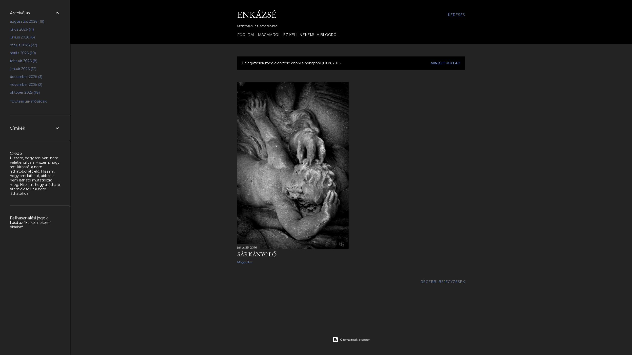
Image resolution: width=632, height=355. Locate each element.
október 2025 (24, 92)
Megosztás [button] (244, 262)
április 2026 (22, 53)
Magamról (269, 35)
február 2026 (23, 61)
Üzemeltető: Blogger (355, 339)
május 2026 (23, 45)
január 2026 (22, 69)
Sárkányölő (256, 254)
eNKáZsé (256, 14)
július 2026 (21, 29)
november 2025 (25, 84)
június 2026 (22, 37)
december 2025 (25, 76)
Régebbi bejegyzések (442, 282)
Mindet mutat (445, 63)
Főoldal (246, 35)
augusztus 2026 (26, 21)
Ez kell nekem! (298, 35)
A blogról (328, 35)
